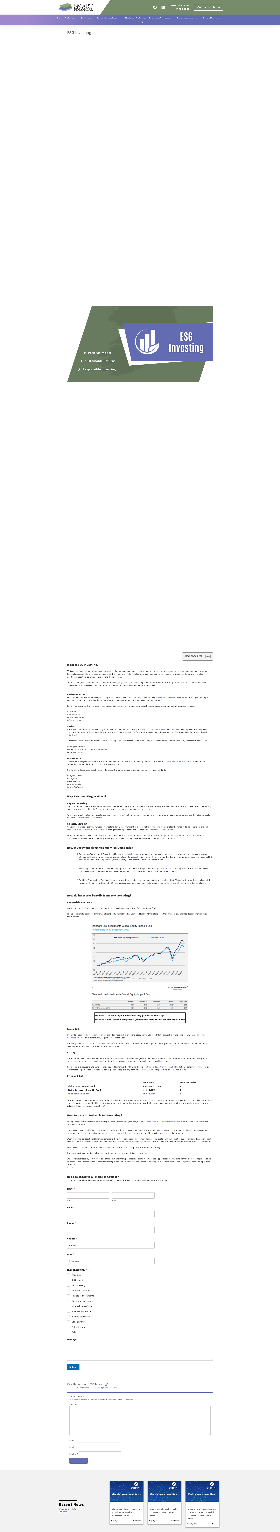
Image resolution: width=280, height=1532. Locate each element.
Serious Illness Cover (81, 1306)
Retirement (77, 1280)
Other (74, 1332)
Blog (140, 22)
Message (72, 1339)
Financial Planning (80, 1290)
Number (73, 1454)
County (72, 1238)
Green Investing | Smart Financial (102, 1387)
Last (114, 1200)
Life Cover (86, 18)
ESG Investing (78, 1285)
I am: (70, 1254)
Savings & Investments (108, 18)
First (69, 1200)
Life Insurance (78, 1321)
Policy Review (78, 1326)
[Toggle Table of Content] (206, 656)
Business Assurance (187, 18)
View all (63, 1511)
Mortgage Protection (135, 18)
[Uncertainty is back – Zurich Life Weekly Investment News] (127, 1491)
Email (71, 1207)
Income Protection (66, 18)
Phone (71, 1223)
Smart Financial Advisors (120, 1133)
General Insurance (212, 18)
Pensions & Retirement (160, 18)
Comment (74, 1404)
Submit (73, 1367)
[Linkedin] (163, 7)
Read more (137, 1521)
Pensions (76, 1274)
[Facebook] (155, 7)
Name (72, 1440)
